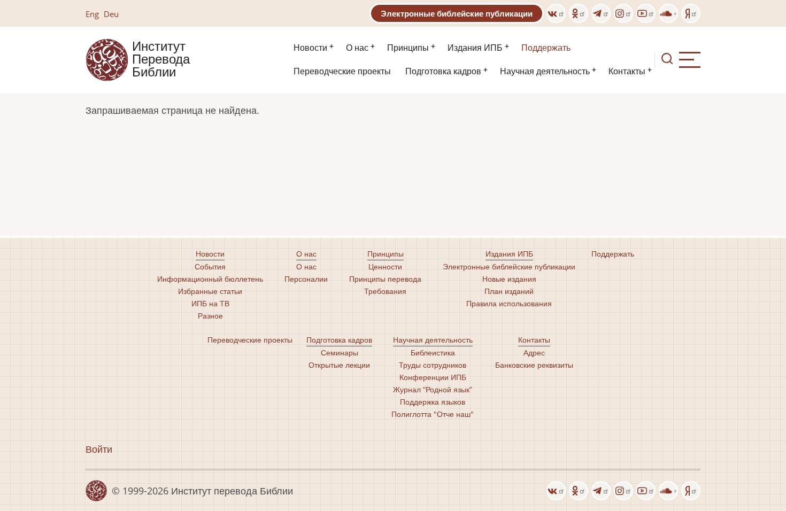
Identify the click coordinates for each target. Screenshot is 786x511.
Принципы (408, 48)
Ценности (385, 266)
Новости (310, 48)
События (210, 266)
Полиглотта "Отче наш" (432, 414)
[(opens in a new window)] (556, 13)
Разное (210, 316)
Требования (385, 291)
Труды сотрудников (432, 365)
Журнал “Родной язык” (432, 389)
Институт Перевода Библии (161, 60)
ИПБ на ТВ (210, 303)
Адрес (534, 352)
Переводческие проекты (342, 71)
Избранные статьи (210, 291)
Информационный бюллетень (210, 279)
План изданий (509, 291)
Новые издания (509, 279)
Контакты (626, 71)
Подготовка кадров (443, 71)
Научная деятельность (545, 71)
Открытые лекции (339, 365)
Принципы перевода (385, 279)
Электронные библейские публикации (457, 13)
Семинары (339, 352)
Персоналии (306, 279)
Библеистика (433, 352)
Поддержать (546, 48)
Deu (111, 14)
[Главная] (107, 58)
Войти (99, 449)
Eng (92, 14)
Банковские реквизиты (534, 365)
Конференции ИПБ (432, 377)
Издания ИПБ (475, 48)
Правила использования (509, 303)
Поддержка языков (432, 402)
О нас (357, 48)
